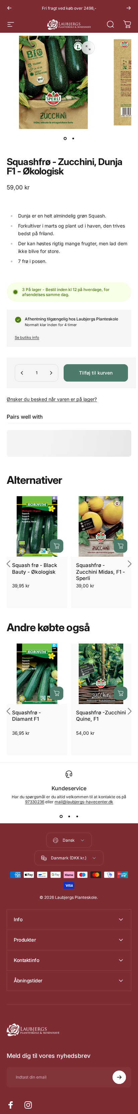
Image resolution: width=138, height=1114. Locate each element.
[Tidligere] (9, 8)
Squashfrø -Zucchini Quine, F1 (101, 715)
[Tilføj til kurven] (56, 546)
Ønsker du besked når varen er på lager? (52, 399)
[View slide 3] (77, 816)
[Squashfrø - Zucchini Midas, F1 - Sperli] (101, 526)
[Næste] (128, 8)
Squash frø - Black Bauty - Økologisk (34, 568)
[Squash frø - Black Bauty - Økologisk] (37, 526)
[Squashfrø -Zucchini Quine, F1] (101, 674)
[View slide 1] (61, 816)
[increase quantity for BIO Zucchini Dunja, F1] (51, 373)
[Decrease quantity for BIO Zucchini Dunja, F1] (22, 373)
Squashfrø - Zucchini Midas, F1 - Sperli (100, 571)
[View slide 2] (69, 816)
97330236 (34, 801)
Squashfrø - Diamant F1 (26, 715)
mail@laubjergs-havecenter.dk (84, 801)
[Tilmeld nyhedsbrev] (119, 1077)
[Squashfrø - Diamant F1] (37, 674)
